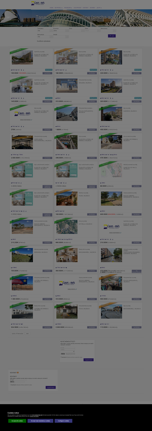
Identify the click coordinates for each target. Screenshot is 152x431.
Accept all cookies (17, 421)
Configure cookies (63, 421)
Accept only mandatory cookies (40, 421)
